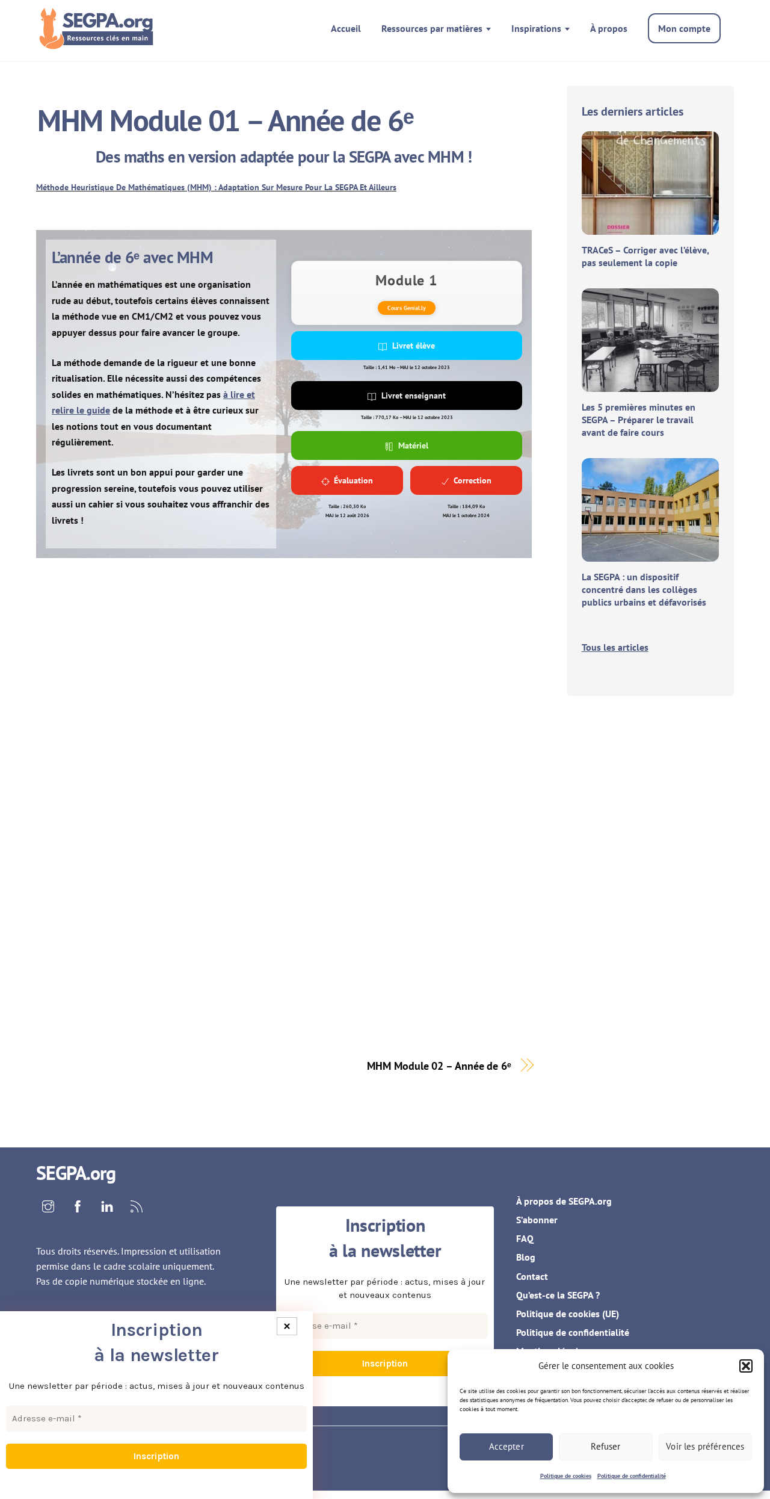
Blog (525, 1257)
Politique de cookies (565, 1476)
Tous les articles (615, 647)
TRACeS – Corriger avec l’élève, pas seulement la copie (645, 256)
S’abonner (537, 1220)
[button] (746, 1366)
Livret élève (413, 345)
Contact (532, 1276)
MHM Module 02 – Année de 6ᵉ (439, 1065)
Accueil (346, 28)
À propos (608, 28)
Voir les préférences (705, 1446)
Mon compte (684, 28)
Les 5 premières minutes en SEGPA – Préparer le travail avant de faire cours (638, 419)
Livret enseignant (413, 395)
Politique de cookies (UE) (567, 1314)
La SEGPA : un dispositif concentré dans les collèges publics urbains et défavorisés (644, 589)
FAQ (525, 1238)
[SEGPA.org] (99, 42)
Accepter (506, 1446)
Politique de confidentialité (631, 1476)
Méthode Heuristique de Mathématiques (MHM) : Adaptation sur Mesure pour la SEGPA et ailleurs (216, 187)
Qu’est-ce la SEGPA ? (558, 1295)
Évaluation (353, 480)
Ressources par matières (431, 28)
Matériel (413, 445)
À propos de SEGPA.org (564, 1201)
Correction (472, 480)
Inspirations (536, 28)
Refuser (605, 1446)
